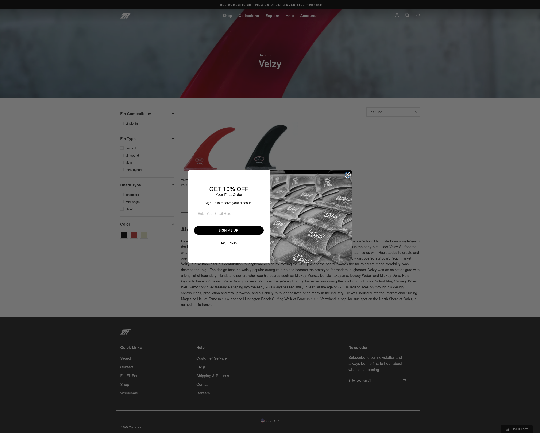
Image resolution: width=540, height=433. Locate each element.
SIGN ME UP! (229, 230)
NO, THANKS (229, 243)
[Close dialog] (347, 174)
